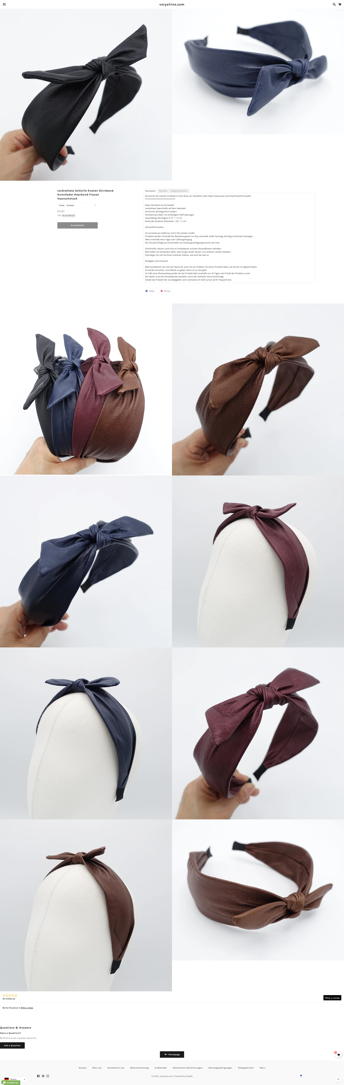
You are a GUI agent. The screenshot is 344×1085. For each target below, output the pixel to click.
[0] (338, 1055)
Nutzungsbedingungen (220, 1068)
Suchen (83, 1068)
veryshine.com (171, 4)
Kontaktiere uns (116, 1068)
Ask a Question (12, 1045)
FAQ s (262, 1068)
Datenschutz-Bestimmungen (188, 1068)
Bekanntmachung (139, 1068)
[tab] (150, 191)
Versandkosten (68, 215)
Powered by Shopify (183, 1076)
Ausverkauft (77, 225)
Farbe (61, 205)
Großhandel (161, 1068)
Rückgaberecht (246, 1068)
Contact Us (12, 1083)
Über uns (97, 1068)
